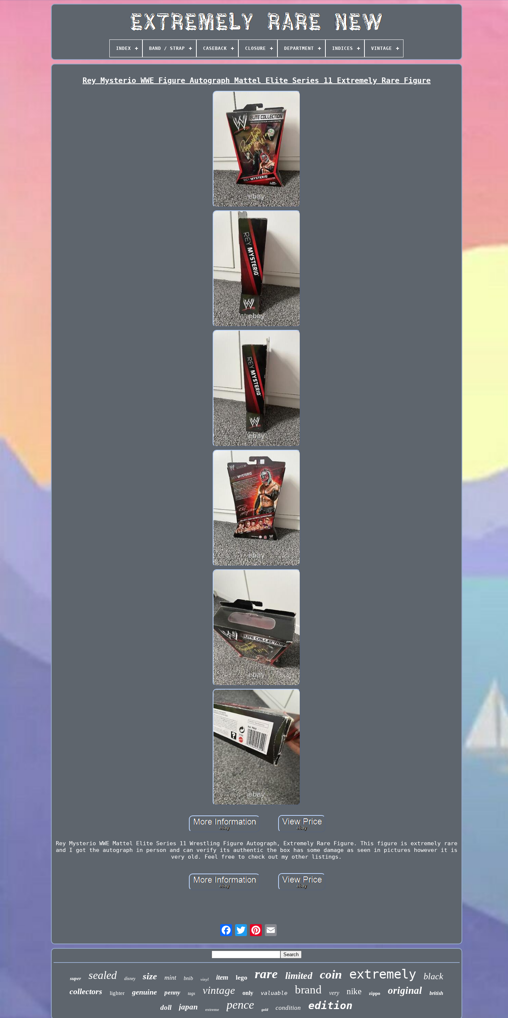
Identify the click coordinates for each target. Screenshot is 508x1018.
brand (308, 989)
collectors (86, 991)
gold (264, 1010)
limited (298, 975)
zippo (374, 993)
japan (188, 1006)
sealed (103, 975)
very (334, 993)
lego (241, 977)
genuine (144, 992)
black (433, 976)
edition (330, 1005)
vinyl (204, 979)
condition (288, 1007)
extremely (382, 974)
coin (331, 974)
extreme (212, 1009)
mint (170, 977)
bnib (188, 978)
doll (165, 1007)
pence (240, 1004)
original (405, 990)
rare (266, 974)
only (247, 993)
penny (172, 992)
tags (191, 993)
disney (129, 978)
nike (354, 991)
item (222, 977)
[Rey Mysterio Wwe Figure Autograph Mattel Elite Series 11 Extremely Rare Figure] (257, 150)
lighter (117, 993)
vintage (219, 990)
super (75, 978)
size (150, 976)
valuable (274, 993)
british (436, 993)
